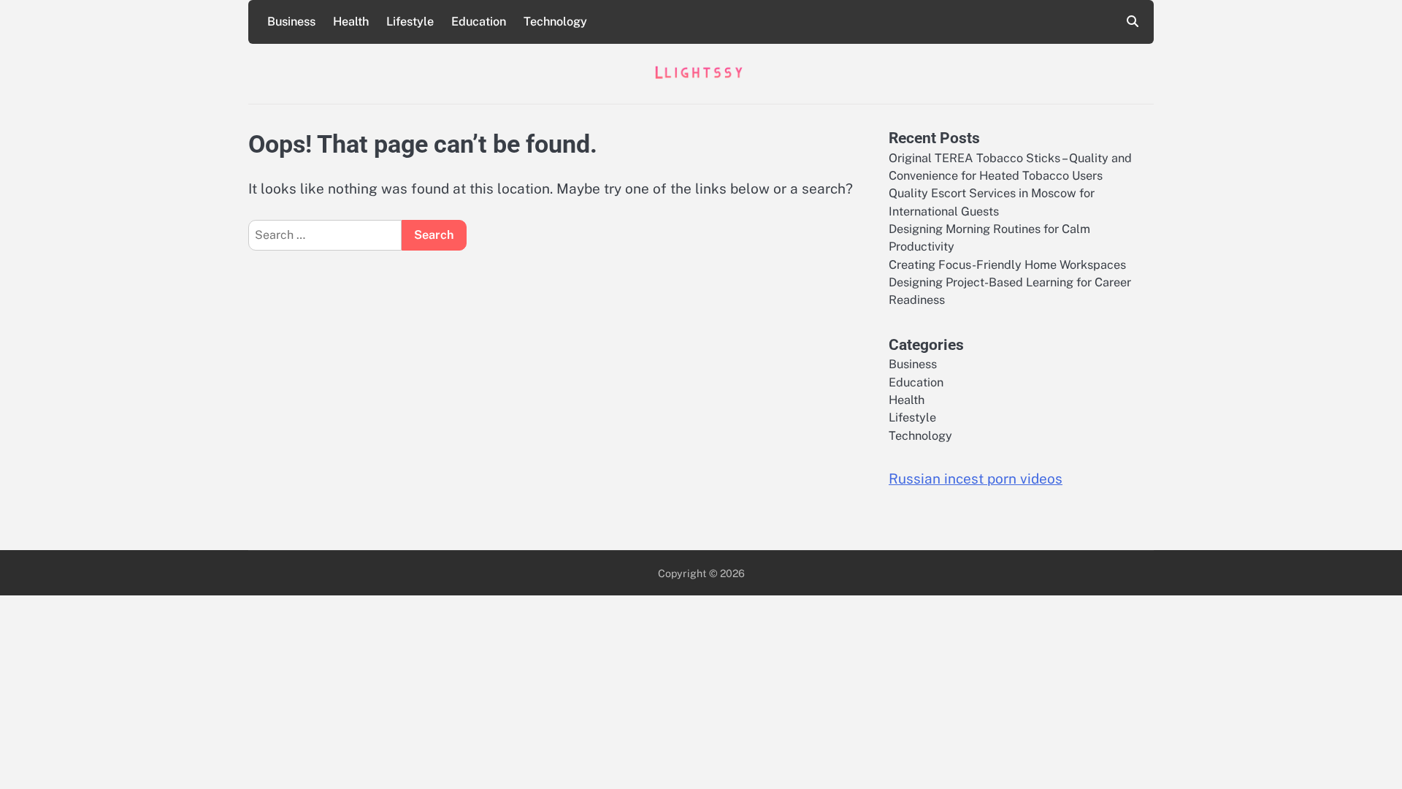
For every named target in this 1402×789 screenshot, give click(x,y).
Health (351, 21)
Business (291, 21)
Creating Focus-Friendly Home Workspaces (1007, 265)
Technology (555, 21)
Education (478, 21)
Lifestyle (410, 21)
